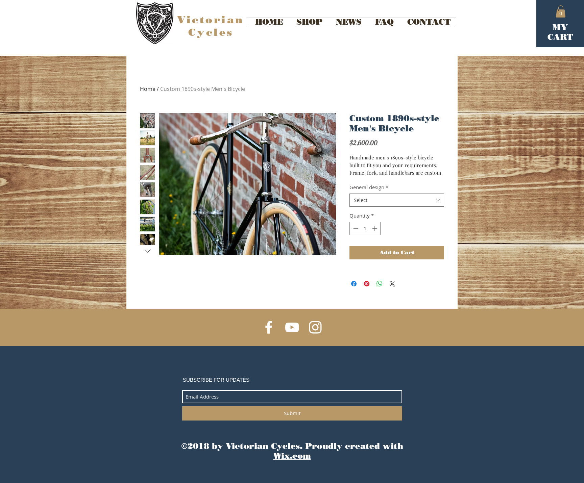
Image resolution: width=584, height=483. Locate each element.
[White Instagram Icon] (315, 327)
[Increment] (375, 228)
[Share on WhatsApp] (379, 284)
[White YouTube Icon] (292, 327)
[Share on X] (392, 284)
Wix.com (292, 456)
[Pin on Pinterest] (367, 284)
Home (147, 89)
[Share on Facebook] (354, 284)
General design (368, 187)
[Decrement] (355, 228)
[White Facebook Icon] (268, 327)
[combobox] (396, 200)
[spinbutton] (365, 228)
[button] (561, 11)
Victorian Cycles (210, 26)
